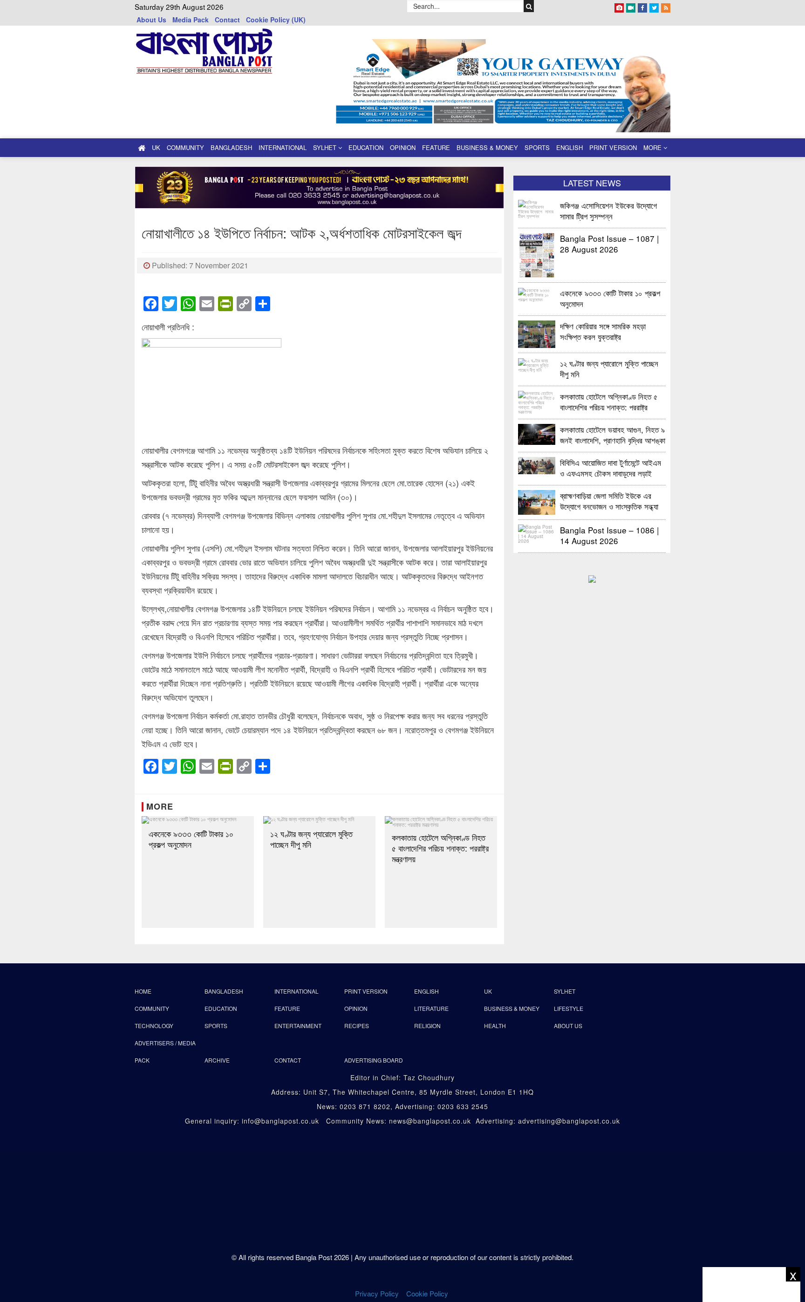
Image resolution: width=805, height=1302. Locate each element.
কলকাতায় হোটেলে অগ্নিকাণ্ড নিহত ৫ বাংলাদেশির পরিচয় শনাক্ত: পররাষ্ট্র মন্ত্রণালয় (440, 848)
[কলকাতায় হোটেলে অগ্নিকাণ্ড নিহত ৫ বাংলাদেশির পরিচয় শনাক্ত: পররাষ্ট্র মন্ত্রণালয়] (441, 821)
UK (156, 147)
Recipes (356, 1025)
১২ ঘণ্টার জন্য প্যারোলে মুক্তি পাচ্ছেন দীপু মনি (311, 839)
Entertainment (297, 1025)
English (569, 147)
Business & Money (487, 147)
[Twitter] (654, 6)
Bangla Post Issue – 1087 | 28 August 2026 (609, 243)
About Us (151, 19)
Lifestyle (568, 1008)
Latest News (592, 183)
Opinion (403, 147)
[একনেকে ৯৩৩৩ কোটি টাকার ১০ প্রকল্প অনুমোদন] (198, 820)
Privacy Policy (377, 1293)
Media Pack (190, 19)
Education (365, 147)
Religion (427, 1025)
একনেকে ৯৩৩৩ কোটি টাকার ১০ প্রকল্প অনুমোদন (191, 839)
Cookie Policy (428, 1293)
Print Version (613, 147)
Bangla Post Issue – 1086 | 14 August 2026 (609, 535)
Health (495, 1025)
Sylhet (325, 147)
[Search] (529, 6)
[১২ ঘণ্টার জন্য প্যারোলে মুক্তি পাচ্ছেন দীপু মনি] (319, 820)
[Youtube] (630, 6)
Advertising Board (373, 1060)
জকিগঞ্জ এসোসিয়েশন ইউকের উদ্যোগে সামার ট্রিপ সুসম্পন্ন (609, 210)
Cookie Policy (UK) (276, 19)
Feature (436, 147)
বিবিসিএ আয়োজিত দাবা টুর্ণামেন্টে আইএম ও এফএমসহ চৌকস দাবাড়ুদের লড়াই (610, 467)
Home (143, 991)
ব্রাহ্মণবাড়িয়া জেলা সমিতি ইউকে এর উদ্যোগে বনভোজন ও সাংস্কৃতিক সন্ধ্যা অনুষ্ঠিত (609, 500)
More (653, 147)
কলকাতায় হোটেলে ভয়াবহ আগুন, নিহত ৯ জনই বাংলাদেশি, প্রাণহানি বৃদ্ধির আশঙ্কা (612, 434)
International (283, 147)
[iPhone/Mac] (619, 6)
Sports (537, 147)
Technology (154, 1025)
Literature (431, 1008)
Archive (217, 1060)
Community (185, 147)
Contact (227, 19)
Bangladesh (231, 147)
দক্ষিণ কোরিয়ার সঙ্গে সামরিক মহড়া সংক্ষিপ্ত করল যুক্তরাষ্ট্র (603, 330)
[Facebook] (642, 6)
